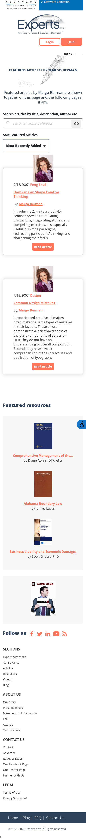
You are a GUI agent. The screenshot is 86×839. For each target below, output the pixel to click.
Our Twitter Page (14, 770)
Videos (7, 679)
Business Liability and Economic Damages (43, 551)
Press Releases (13, 708)
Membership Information (20, 713)
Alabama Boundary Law (43, 503)
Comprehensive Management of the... (43, 455)
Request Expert (13, 758)
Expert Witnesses (14, 657)
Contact (8, 747)
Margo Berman (31, 204)
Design (35, 295)
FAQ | (39, 817)
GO (76, 123)
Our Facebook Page (16, 764)
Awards (8, 724)
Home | (14, 817)
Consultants (11, 662)
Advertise (9, 753)
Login (50, 42)
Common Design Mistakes (34, 303)
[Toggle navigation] (79, 54)
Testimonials (11, 730)
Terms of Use (12, 792)
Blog (6, 685)
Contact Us (55, 817)
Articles (8, 668)
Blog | (28, 817)
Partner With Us (13, 775)
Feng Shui (38, 184)
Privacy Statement (15, 798)
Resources (10, 674)
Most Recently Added (24, 145)
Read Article (43, 247)
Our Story (9, 702)
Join (71, 42)
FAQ (5, 719)
